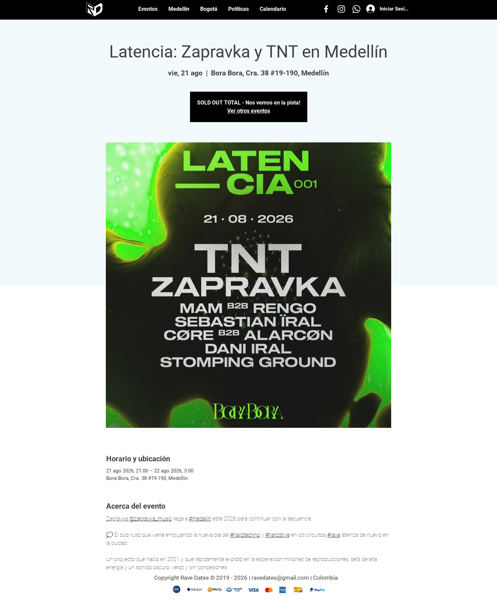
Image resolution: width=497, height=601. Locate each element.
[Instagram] (341, 9)
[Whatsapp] (356, 9)
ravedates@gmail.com (280, 577)
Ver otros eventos (248, 111)
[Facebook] (326, 9)
